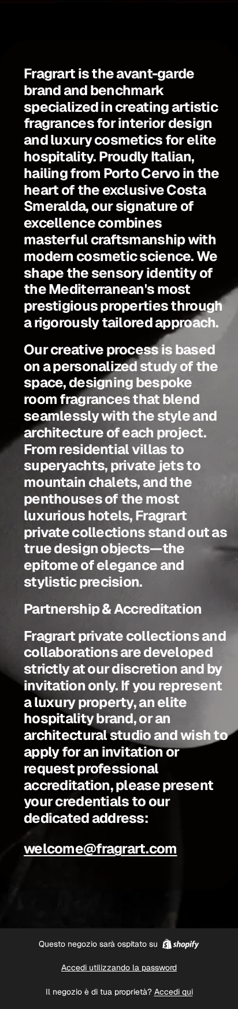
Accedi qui (173, 992)
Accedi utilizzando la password (119, 967)
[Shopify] (180, 944)
